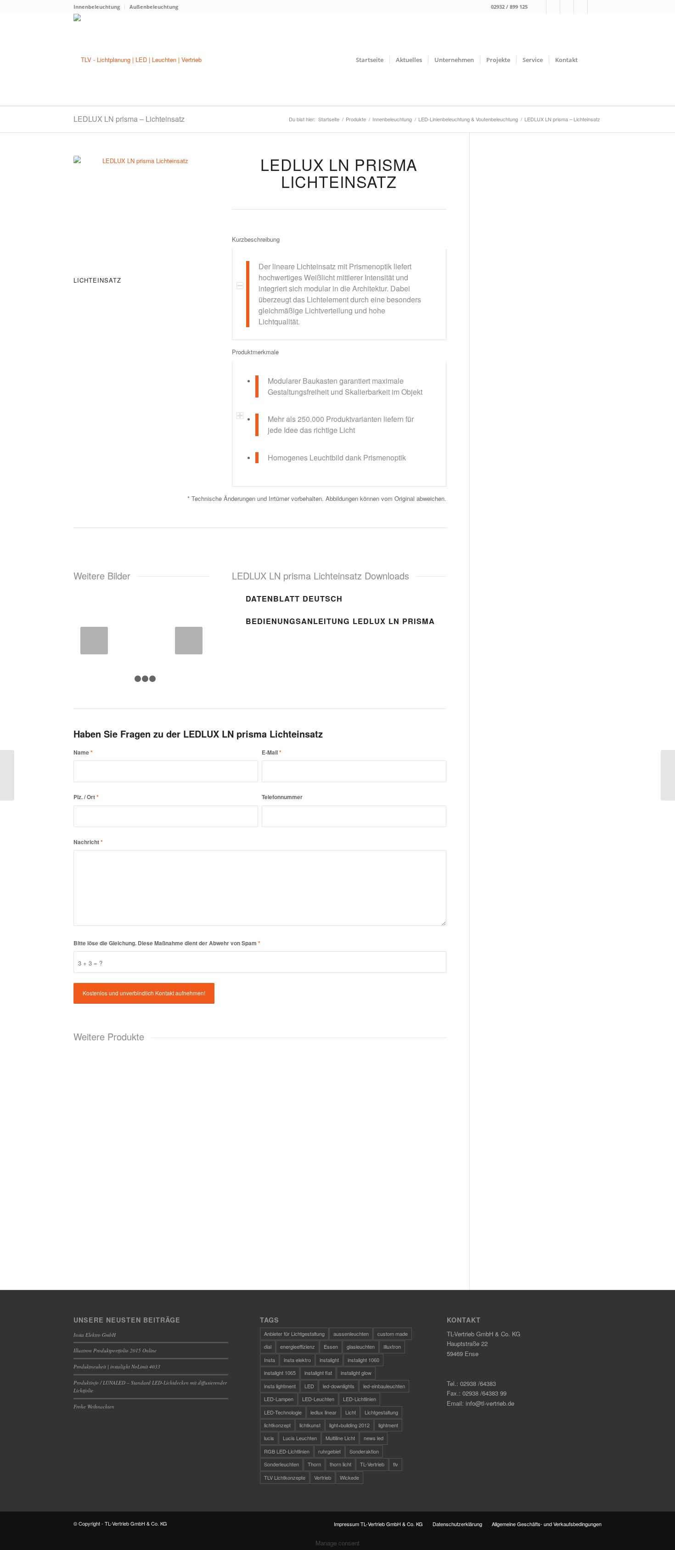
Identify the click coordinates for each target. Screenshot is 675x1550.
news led (373, 1438)
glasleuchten (361, 1346)
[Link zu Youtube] (595, 7)
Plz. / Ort (86, 797)
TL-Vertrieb (372, 1464)
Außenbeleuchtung (153, 6)
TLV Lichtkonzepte (284, 1477)
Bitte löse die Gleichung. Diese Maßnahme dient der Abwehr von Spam (166, 943)
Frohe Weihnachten (93, 1406)
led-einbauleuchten (384, 1386)
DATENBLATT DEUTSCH (294, 598)
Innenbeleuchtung (96, 6)
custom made (392, 1333)
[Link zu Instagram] (553, 7)
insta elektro (297, 1359)
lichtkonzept (277, 1425)
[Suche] (593, 60)
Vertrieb (322, 1477)
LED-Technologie (283, 1412)
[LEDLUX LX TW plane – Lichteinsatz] (668, 775)
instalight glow (356, 1372)
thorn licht (340, 1464)
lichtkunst (310, 1425)
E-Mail (271, 752)
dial (267, 1346)
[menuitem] (99, 7)
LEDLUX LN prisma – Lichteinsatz (129, 119)
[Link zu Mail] (567, 7)
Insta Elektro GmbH (94, 1334)
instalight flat (318, 1372)
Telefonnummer (282, 797)
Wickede (349, 1477)
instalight (329, 1359)
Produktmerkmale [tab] (255, 351)
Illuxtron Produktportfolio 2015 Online (115, 1350)
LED (309, 1386)
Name (83, 752)
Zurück (94, 640)
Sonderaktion (364, 1451)
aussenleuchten (351, 1333)
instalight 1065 (280, 1372)
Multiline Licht (340, 1438)
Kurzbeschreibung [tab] (256, 239)
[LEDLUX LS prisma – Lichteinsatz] (7, 775)
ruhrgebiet (329, 1451)
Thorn (314, 1464)
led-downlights (338, 1386)
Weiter (188, 640)
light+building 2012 (349, 1425)
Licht (350, 1412)
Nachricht (88, 842)
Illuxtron (392, 1346)
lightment (388, 1425)
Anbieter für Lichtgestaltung (294, 1333)
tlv (395, 1464)
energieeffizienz (297, 1346)
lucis (269, 1438)
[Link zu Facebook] (539, 7)
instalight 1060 (363, 1359)
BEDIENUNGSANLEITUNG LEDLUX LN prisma (340, 621)
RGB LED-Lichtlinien (286, 1451)
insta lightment (280, 1386)
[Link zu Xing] (580, 7)
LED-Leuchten (318, 1398)
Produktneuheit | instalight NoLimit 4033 (116, 1366)
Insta (269, 1359)
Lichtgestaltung (381, 1412)
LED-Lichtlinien (359, 1398)
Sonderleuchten (281, 1464)
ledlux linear (323, 1412)
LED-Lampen (278, 1398)
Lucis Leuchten (300, 1438)
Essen (331, 1346)
